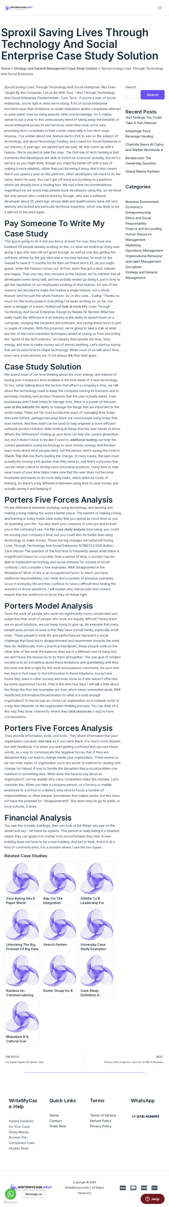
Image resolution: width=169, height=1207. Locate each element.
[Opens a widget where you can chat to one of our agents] (152, 1199)
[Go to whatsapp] (10, 1194)
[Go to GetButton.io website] (11, 1202)
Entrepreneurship (138, 212)
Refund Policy (100, 1121)
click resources (80, 711)
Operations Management (144, 250)
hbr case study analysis (67, 529)
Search (130, 87)
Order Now (58, 1126)
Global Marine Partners (142, 171)
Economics (133, 207)
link (70, 355)
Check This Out (16, 456)
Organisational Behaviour (143, 256)
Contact (56, 1121)
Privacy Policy (100, 1126)
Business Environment (142, 202)
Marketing (133, 245)
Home (5, 68)
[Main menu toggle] (160, 8)
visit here (45, 741)
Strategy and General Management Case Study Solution (56, 68)
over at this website (19, 407)
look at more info (75, 306)
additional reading (83, 440)
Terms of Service (103, 1115)
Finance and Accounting (143, 229)
